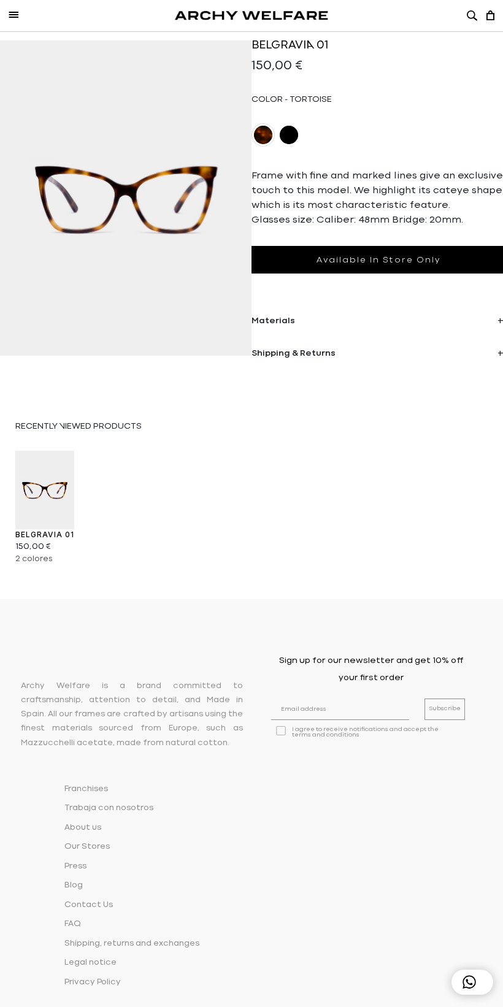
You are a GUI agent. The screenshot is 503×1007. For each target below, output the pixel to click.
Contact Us (88, 905)
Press (75, 866)
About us (82, 827)
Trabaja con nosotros (108, 808)
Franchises (86, 789)
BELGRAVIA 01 (44, 534)
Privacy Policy (92, 982)
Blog (73, 885)
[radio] (263, 135)
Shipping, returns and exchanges (131, 943)
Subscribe (445, 708)
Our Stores (87, 846)
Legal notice (90, 962)
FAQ (72, 924)
